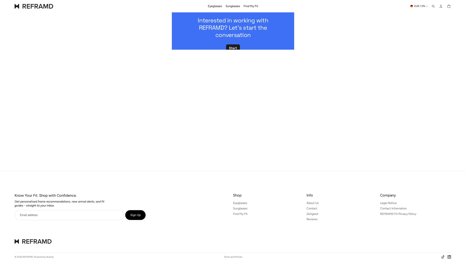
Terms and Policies (233, 257)
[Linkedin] (449, 257)
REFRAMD (28, 257)
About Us (313, 203)
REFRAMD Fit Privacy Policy (398, 214)
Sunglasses (240, 208)
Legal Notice (388, 203)
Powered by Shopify (44, 257)
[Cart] (449, 6)
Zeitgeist (312, 214)
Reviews (312, 219)
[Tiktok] (443, 257)
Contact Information (393, 208)
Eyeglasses (240, 203)
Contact (312, 208)
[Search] (433, 6)
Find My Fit (240, 214)
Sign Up (135, 215)
